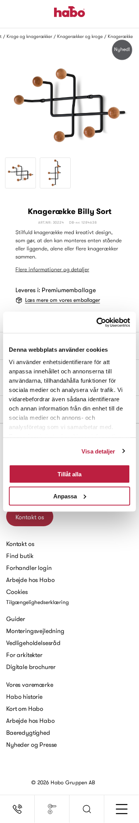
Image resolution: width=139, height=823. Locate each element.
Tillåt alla (69, 474)
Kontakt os (29, 517)
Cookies (17, 591)
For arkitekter (24, 655)
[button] (87, 809)
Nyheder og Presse (31, 744)
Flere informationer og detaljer (52, 269)
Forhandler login (28, 567)
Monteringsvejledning (35, 631)
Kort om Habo (24, 708)
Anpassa (65, 496)
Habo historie (24, 696)
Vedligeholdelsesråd (33, 643)
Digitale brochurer (31, 667)
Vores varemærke (29, 684)
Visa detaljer (98, 451)
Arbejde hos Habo (30, 579)
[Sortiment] (52, 809)
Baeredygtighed (28, 732)
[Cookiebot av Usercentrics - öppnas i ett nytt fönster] (98, 322)
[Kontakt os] (17, 809)
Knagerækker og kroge (80, 36)
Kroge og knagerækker (29, 36)
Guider (15, 619)
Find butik (19, 556)
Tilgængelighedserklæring (37, 602)
